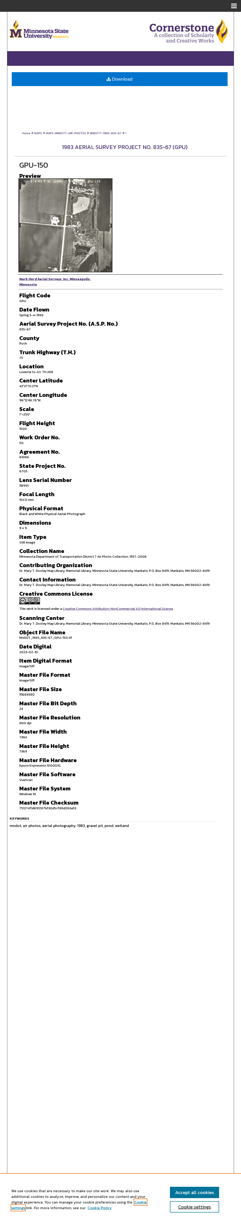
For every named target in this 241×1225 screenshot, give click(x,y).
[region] (120, 1199)
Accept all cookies (194, 1192)
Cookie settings (194, 1206)
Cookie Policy (100, 1208)
